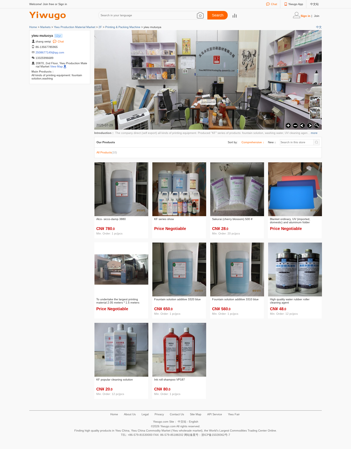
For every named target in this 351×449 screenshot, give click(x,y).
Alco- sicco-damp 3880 (111, 219)
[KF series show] (179, 189)
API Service (214, 414)
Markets (45, 27)
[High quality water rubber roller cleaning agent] (295, 269)
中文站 (314, 4)
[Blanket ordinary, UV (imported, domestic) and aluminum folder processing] (295, 189)
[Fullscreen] (316, 125)
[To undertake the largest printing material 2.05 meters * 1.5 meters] (121, 269)
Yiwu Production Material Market (74, 27)
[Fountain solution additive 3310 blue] (237, 269)
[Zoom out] (294, 125)
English (193, 421)
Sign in (62, 4)
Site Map (195, 414)
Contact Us (177, 414)
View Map (56, 66)
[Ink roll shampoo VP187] (179, 349)
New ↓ (272, 142)
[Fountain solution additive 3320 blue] (179, 269)
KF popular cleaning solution (114, 379)
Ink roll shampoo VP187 (169, 379)
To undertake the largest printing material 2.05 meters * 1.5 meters (117, 301)
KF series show (164, 219)
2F (100, 27)
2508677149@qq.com (50, 52)
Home (33, 27)
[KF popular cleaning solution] (121, 349)
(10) (106, 152)
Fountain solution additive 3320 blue (177, 299)
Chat (274, 4)
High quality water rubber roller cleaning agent (290, 301)
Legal (145, 414)
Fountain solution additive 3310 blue (235, 299)
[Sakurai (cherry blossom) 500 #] (237, 189)
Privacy (159, 414)
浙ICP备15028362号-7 (215, 434)
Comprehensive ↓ (253, 142)
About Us (130, 414)
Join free (48, 4)
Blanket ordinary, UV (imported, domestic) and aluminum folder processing (290, 220)
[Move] (302, 125)
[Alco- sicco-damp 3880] (121, 189)
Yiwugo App (295, 4)
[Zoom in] (287, 125)
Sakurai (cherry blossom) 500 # (232, 219)
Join (316, 15)
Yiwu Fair (234, 414)
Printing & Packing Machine (122, 27)
